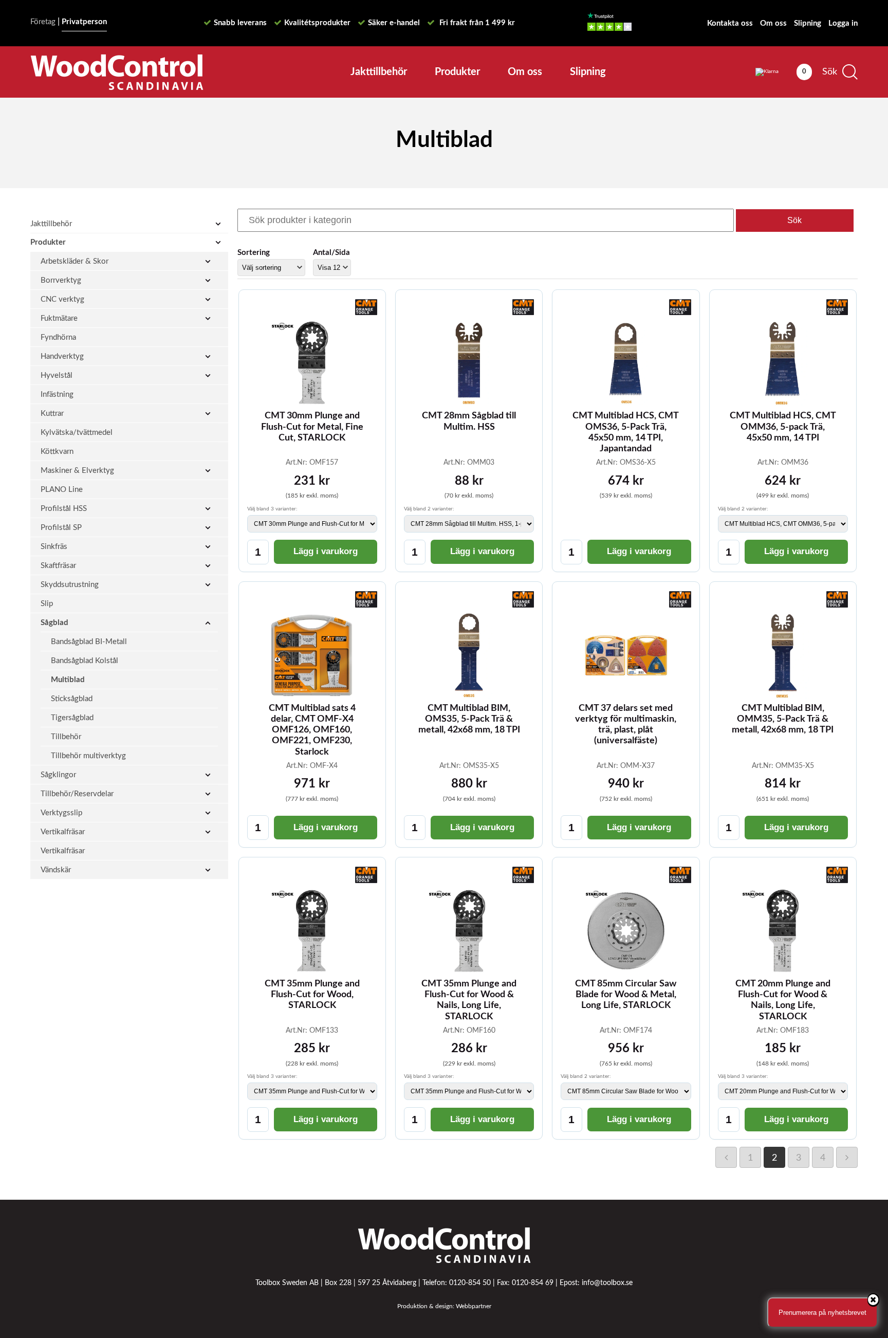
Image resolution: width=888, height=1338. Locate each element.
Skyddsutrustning (70, 585)
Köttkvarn (57, 451)
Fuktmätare (59, 318)
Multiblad (68, 680)
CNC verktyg (62, 299)
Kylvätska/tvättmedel (77, 432)
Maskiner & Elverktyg (77, 470)
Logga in (843, 23)
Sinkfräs (54, 547)
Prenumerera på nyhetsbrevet (822, 1312)
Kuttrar (52, 413)
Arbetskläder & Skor (74, 261)
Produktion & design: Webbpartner (444, 1306)
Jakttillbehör (378, 72)
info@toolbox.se (607, 1283)
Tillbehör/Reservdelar (77, 794)
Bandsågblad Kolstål (84, 661)
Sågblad (54, 623)
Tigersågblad (72, 718)
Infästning (57, 394)
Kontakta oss (730, 23)
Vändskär (56, 870)
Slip (47, 604)
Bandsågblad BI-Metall (89, 642)
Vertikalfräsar (63, 832)
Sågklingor (58, 775)
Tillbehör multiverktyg (88, 756)
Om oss (773, 23)
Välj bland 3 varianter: (272, 508)
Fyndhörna (58, 337)
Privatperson (84, 22)
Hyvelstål (56, 375)
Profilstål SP (61, 527)
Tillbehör (66, 737)
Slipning (807, 23)
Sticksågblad (71, 699)
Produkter (457, 72)
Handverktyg (62, 356)
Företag (42, 22)
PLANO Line (62, 489)
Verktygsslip (61, 813)
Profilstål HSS (64, 508)
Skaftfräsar (58, 566)
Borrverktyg (61, 280)
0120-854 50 (470, 1283)
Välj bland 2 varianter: (429, 508)
